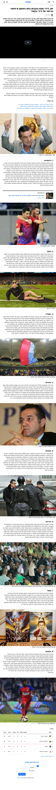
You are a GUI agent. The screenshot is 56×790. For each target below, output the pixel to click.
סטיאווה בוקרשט (44, 756)
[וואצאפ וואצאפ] (7, 2)
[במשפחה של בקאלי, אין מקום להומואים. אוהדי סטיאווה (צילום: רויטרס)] (28, 358)
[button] (49, 2)
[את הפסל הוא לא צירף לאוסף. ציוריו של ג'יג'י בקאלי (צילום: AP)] (28, 629)
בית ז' (51, 729)
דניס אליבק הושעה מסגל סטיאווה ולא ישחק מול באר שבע (36, 106)
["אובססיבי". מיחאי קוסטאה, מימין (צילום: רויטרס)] (28, 225)
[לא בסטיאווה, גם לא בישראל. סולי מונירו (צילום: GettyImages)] (28, 701)
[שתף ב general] (4, 2)
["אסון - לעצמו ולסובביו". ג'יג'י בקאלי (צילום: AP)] (28, 134)
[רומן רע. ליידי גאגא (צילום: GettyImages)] (28, 291)
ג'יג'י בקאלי (51, 756)
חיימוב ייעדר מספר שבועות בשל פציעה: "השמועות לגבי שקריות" (35, 108)
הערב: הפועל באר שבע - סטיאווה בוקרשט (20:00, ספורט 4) (35, 104)
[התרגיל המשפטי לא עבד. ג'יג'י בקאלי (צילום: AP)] (28, 425)
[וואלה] (28, 2)
